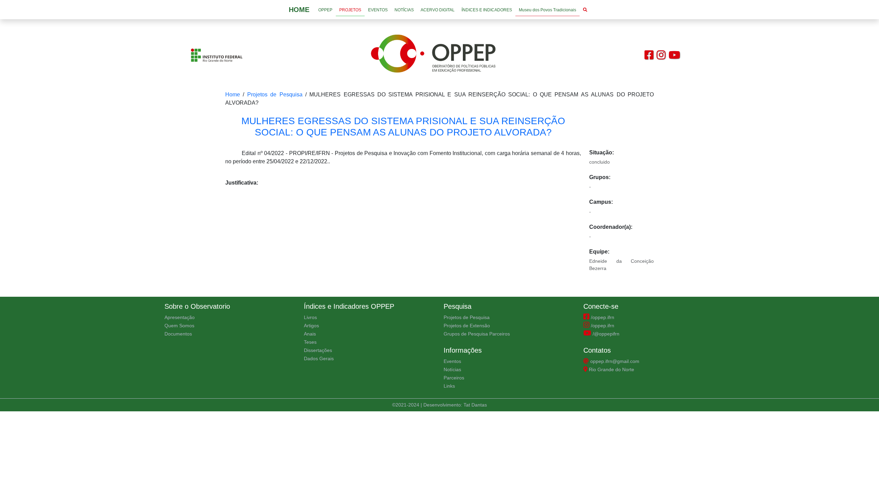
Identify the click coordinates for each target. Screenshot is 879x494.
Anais (310, 334)
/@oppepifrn (605, 334)
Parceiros (454, 377)
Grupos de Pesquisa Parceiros (477, 334)
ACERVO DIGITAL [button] (438, 10)
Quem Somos (179, 325)
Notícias (452, 369)
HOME (299, 9)
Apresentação (179, 317)
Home (232, 94)
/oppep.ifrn (602, 317)
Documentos (178, 334)
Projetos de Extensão (467, 325)
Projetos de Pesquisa (274, 94)
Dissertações (318, 350)
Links (449, 386)
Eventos (452, 361)
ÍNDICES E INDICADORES (486, 10)
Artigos (311, 325)
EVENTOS (378, 10)
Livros (310, 317)
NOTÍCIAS (404, 10)
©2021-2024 (406, 405)
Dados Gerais (319, 358)
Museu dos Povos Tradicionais (547, 10)
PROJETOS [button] (350, 10)
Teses (310, 342)
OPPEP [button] (325, 10)
